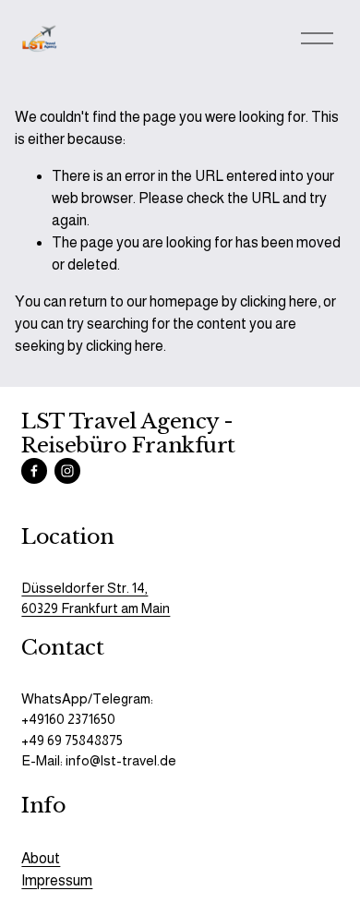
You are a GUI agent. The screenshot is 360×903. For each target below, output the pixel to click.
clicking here (279, 301)
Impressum (56, 880)
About (40, 858)
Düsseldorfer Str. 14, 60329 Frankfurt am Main (95, 598)
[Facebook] (34, 471)
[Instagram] (67, 471)
